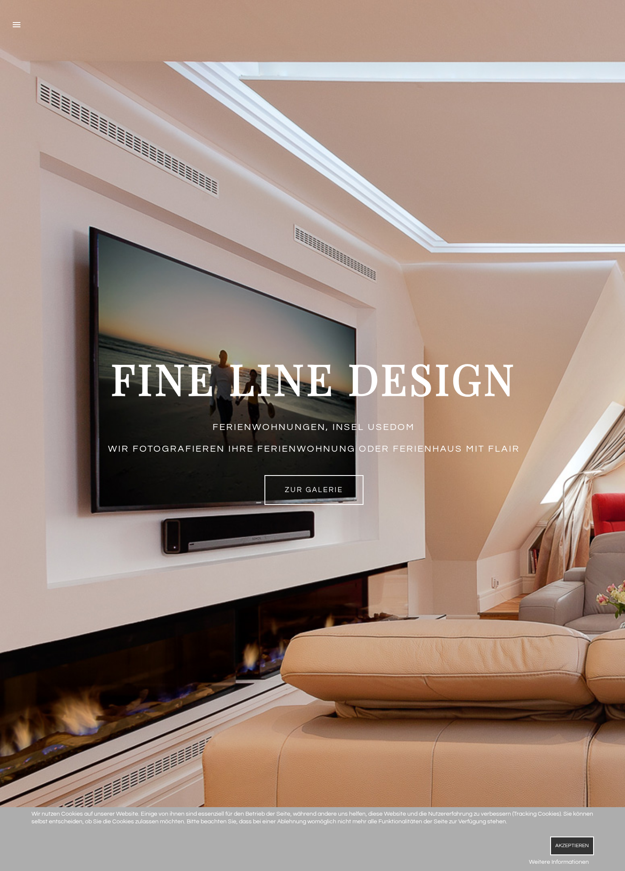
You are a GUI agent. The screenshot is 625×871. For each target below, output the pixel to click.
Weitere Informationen (559, 862)
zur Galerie (314, 490)
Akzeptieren (572, 845)
